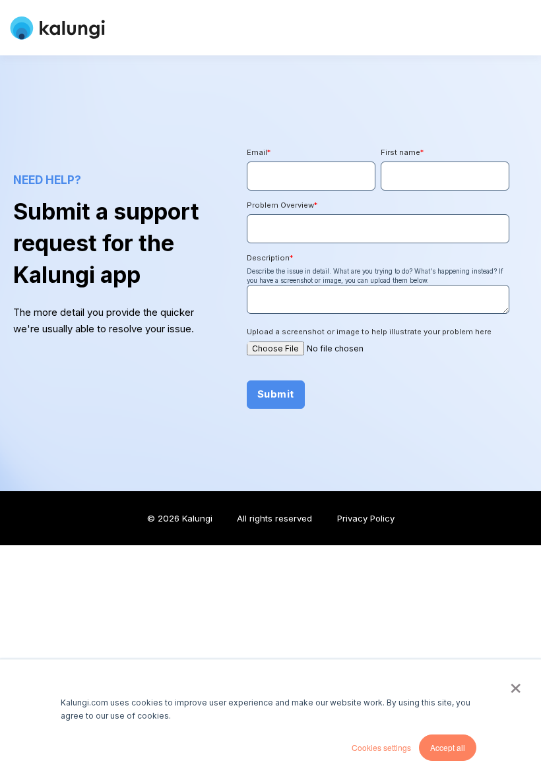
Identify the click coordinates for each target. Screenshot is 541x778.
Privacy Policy (366, 518)
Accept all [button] (447, 747)
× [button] (515, 684)
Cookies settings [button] (381, 747)
